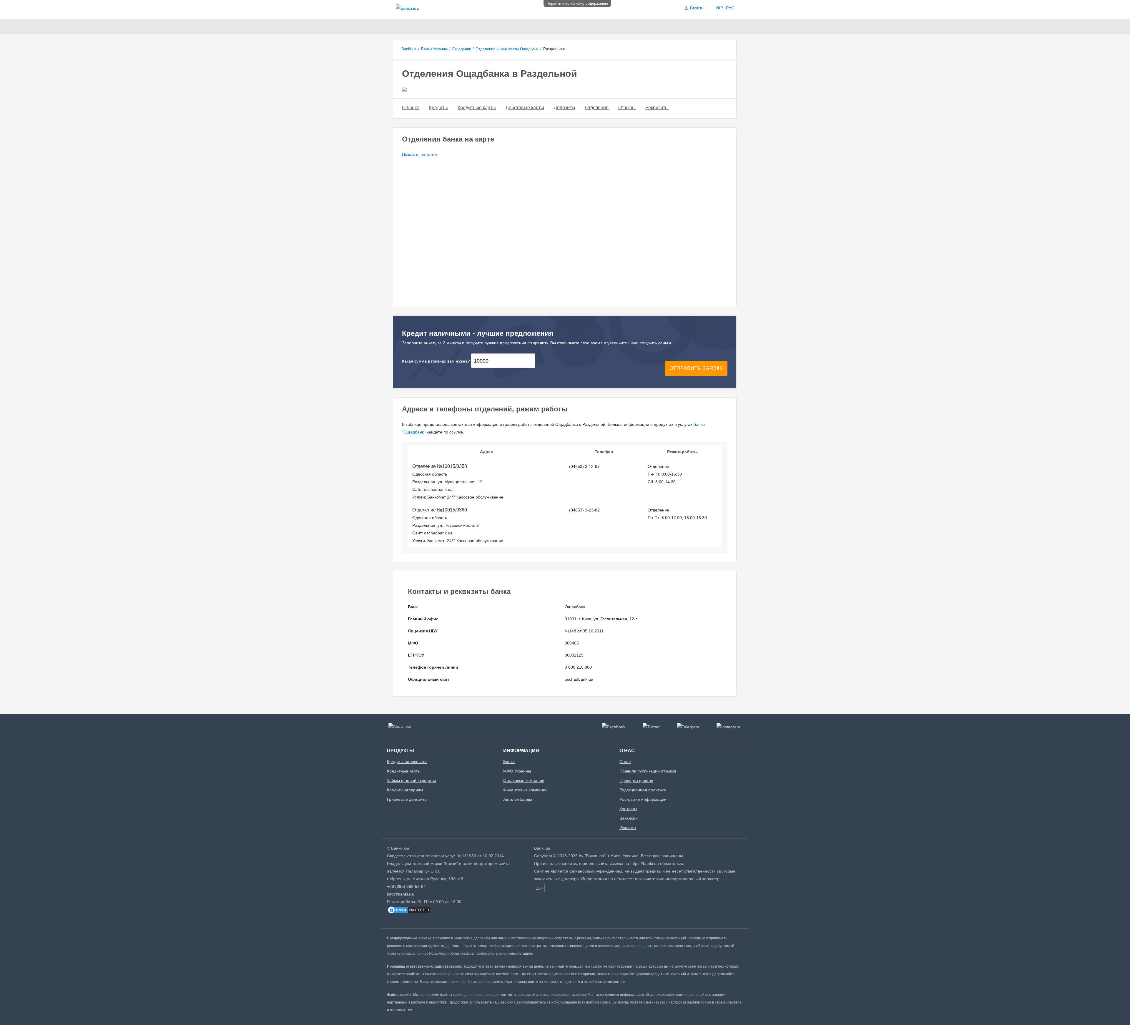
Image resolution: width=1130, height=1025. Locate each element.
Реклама (627, 827)
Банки (509, 761)
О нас (625, 761)
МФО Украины (517, 771)
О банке (410, 107)
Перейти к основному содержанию (577, 3)
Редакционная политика (642, 790)
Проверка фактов (636, 780)
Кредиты (438, 107)
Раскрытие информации (643, 799)
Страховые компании (523, 780)
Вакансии (628, 818)
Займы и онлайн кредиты (411, 780)
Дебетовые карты (525, 107)
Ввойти (697, 8)
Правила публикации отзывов (647, 771)
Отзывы (627, 107)
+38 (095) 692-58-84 (406, 886)
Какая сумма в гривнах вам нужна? (436, 361)
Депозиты (564, 107)
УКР (719, 8)
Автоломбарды (517, 799)
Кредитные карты (477, 107)
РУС (730, 8)
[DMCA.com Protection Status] (409, 913)
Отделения (597, 107)
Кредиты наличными (407, 761)
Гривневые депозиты (407, 799)
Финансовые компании (525, 790)
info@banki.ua (400, 894)
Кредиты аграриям (405, 790)
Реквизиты (657, 107)
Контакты (628, 808)
